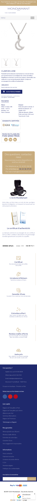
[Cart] (34, 12)
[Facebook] (5, 396)
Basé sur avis (26, 498)
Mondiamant (26, 494)
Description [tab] (5, 101)
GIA (3, 234)
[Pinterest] (15, 396)
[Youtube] (10, 396)
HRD (8, 234)
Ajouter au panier (11, 92)
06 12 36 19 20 (25, 169)
